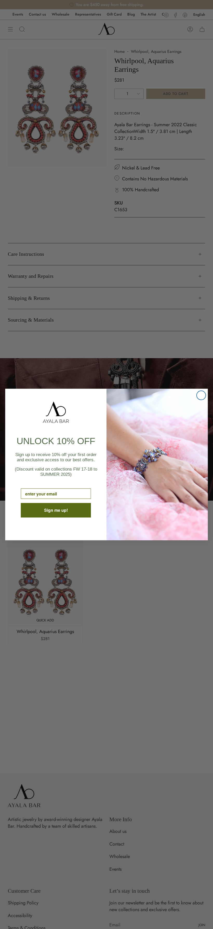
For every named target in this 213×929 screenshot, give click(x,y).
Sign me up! (56, 510)
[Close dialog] (201, 395)
